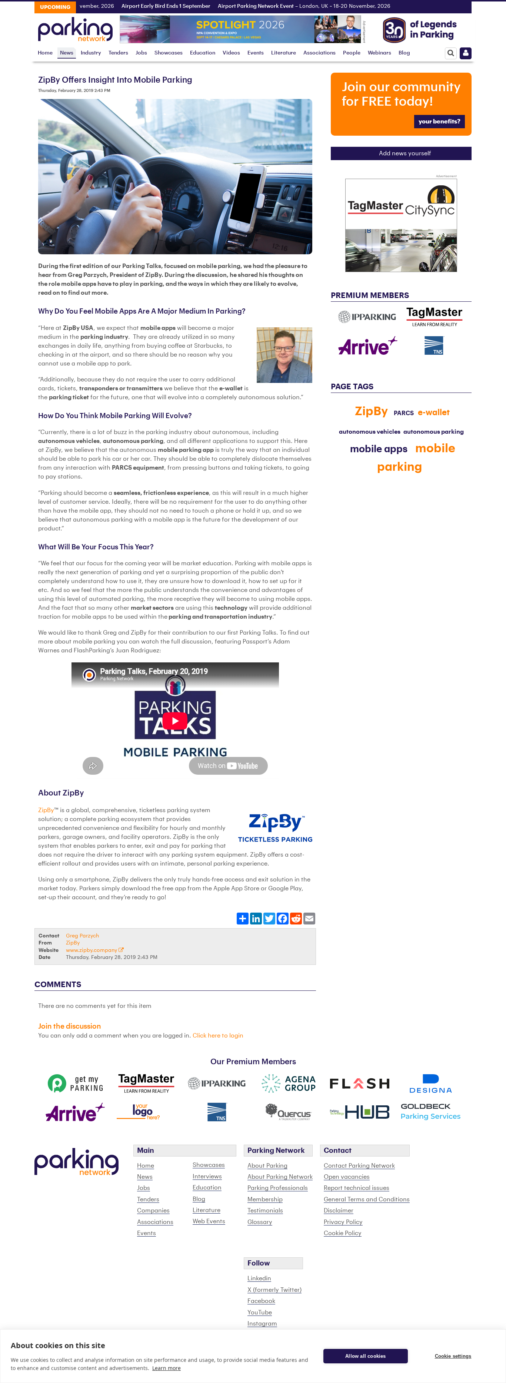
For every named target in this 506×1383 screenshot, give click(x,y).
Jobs (141, 53)
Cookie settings (453, 1356)
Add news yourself (405, 153)
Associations (319, 53)
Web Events (209, 1221)
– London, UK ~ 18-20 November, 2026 (275, 6)
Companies (153, 1211)
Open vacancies (347, 1177)
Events (255, 53)
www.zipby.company (92, 950)
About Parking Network (280, 1177)
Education (202, 53)
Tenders (118, 53)
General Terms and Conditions (367, 1199)
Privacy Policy (343, 1222)
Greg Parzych (82, 935)
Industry (91, 53)
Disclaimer (338, 1211)
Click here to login (218, 1036)
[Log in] (466, 53)
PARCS (404, 413)
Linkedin (259, 1278)
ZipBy (46, 810)
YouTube (259, 1313)
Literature (283, 53)
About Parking (267, 1166)
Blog (404, 53)
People (351, 53)
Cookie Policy (343, 1233)
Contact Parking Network (359, 1166)
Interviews (207, 1176)
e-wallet (434, 412)
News (66, 53)
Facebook (261, 1301)
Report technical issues (356, 1188)
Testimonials (265, 1211)
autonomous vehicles (369, 432)
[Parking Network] (75, 27)
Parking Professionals (277, 1188)
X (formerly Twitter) (274, 1290)
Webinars (379, 53)
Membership (265, 1199)
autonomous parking (433, 432)
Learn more (166, 1368)
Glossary (259, 1222)
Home (45, 53)
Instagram (262, 1324)
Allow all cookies (365, 1356)
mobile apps (378, 449)
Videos (231, 53)
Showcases (168, 53)
